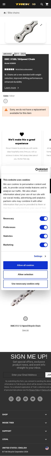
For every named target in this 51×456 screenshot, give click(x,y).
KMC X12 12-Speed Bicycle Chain (26, 326)
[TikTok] (18, 398)
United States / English (14, 448)
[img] (9, 69)
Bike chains (13, 12)
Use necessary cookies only (26, 283)
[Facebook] (25, 398)
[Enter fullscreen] (41, 24)
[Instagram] (11, 398)
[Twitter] (40, 398)
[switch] (44, 227)
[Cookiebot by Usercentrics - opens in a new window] (36, 170)
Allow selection (25, 274)
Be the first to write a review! (24, 69)
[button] (25, 31)
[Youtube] (32, 398)
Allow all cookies (25, 265)
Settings (38, 256)
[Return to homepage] (4, 12)
